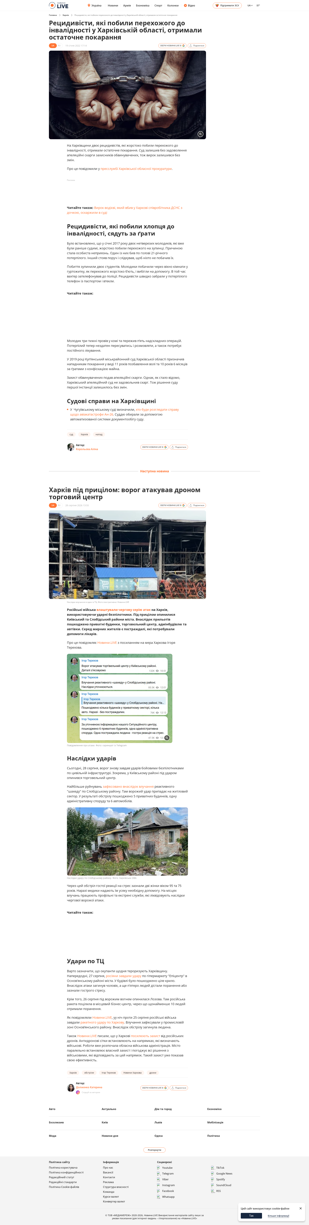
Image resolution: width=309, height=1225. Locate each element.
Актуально (109, 1109)
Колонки (173, 5)
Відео (191, 5)
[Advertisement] (125, 190)
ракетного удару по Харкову (102, 1022)
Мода (52, 1136)
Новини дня (110, 1136)
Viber (165, 1179)
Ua (249, 5)
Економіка (142, 5)
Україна (96, 5)
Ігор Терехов (109, 1072)
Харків (66, 15)
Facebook (168, 1191)
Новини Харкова (132, 1072)
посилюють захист (145, 1036)
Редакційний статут (61, 1177)
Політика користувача (63, 1167)
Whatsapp (168, 1197)
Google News (224, 1173)
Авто (52, 1109)
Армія (127, 5)
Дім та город (163, 1109)
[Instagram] (78, 1092)
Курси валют (111, 1196)
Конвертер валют (114, 1201)
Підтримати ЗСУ (229, 5)
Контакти (109, 1177)
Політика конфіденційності (66, 1172)
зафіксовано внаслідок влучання (128, 786)
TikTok (220, 1168)
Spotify (220, 1179)
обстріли (89, 1072)
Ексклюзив (56, 1122)
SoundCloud (223, 1185)
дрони (152, 1072)
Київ (105, 1122)
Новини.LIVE (107, 642)
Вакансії (108, 1172)
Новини (113, 5)
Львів (158, 1122)
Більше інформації (278, 1215)
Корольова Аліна (87, 449)
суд (71, 434)
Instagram (168, 1185)
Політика (213, 1136)
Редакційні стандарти (63, 1182)
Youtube (167, 1168)
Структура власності (116, 1187)
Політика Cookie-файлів (64, 1187)
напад (99, 434)
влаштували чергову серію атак (123, 609)
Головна (53, 15)
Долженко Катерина (89, 1087)
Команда (108, 1192)
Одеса (158, 1136)
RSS (218, 1191)
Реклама (108, 1182)
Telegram (168, 1173)
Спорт (158, 5)
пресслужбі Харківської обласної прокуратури (136, 168)
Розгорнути (154, 1149)
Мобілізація (215, 1122)
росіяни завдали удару (123, 976)
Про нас (108, 1167)
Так (251, 1215)
